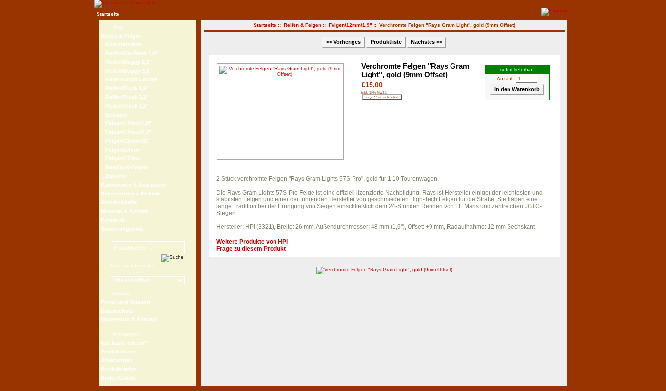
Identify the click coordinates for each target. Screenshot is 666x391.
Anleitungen (117, 360)
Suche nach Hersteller (131, 265)
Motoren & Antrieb (124, 211)
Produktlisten (118, 351)
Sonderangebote (122, 229)
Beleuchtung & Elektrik (130, 193)
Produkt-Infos (119, 369)
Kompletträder (121, 44)
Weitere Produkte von (252, 241)
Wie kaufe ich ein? (124, 343)
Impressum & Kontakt (129, 319)
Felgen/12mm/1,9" (350, 25)
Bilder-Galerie (118, 378)
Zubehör (114, 176)
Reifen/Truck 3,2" (125, 106)
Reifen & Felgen (302, 25)
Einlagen (114, 114)
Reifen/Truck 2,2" (125, 97)
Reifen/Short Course (129, 79)
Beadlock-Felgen (125, 167)
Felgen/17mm (120, 158)
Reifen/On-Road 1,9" (129, 53)
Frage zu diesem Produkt (251, 248)
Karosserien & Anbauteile (133, 185)
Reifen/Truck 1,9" (125, 88)
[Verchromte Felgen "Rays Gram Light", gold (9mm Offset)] (282, 111)
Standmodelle (119, 202)
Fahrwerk (113, 220)
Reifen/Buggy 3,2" (126, 71)
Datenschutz (117, 310)
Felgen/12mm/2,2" (126, 132)
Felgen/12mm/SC (125, 141)
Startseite (108, 14)
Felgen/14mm (120, 150)
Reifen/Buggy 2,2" (126, 62)
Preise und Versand (125, 302)
